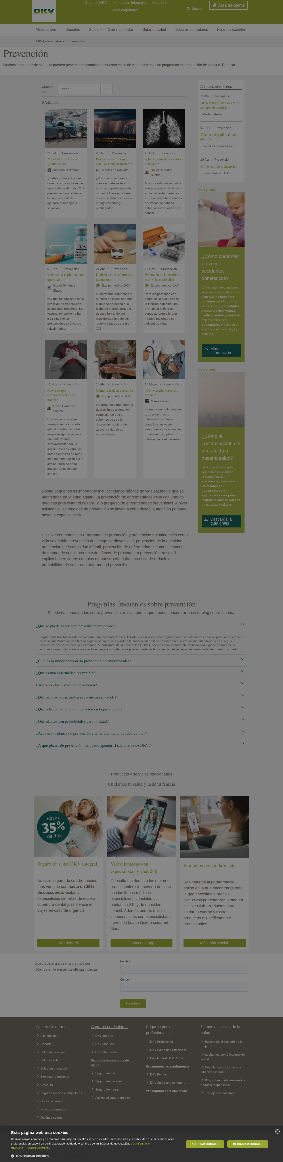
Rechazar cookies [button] (247, 1144)
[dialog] (141, 1144)
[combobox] (277, 1131)
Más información (140, 1143)
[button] (95, 1148)
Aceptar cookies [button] (205, 1144)
